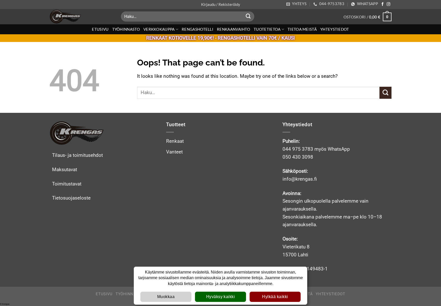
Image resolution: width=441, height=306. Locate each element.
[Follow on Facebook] (382, 4)
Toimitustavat (66, 184)
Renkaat (175, 141)
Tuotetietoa (267, 29)
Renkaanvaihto (233, 29)
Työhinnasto (126, 29)
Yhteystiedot (334, 29)
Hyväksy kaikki (220, 296)
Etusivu (100, 29)
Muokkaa (166, 296)
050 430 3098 (298, 157)
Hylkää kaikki (275, 296)
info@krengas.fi (300, 179)
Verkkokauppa (159, 29)
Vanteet (174, 152)
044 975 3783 (298, 149)
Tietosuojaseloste (71, 198)
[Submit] (248, 17)
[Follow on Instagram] (388, 4)
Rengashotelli (197, 29)
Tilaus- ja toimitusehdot (77, 155)
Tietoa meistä (302, 29)
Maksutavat (64, 169)
